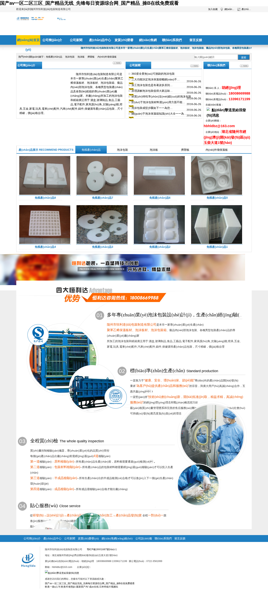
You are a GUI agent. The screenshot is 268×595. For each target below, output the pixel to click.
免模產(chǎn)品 (54, 56)
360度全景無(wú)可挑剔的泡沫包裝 (153, 73)
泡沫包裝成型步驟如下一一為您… (152, 107)
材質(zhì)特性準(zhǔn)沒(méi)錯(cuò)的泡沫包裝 (161, 96)
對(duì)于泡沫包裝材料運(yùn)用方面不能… (158, 102)
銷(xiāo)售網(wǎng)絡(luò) (117, 538)
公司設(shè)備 (143, 538)
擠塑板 (91, 56)
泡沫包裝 (70, 56)
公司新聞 (69, 538)
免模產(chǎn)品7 (102, 197)
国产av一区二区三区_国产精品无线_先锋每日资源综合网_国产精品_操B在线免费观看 (89, 3)
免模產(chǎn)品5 (217, 197)
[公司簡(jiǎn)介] (117, 63)
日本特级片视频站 (108, 586)
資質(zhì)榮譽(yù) (88, 538)
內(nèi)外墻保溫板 (107, 56)
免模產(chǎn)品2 (159, 246)
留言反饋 (179, 538)
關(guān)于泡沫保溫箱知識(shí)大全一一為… (159, 113)
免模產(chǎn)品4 (45, 246)
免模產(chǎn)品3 (102, 246)
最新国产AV (82, 586)
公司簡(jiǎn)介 (32, 538)
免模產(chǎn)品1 (217, 246)
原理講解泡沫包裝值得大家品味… (152, 90)
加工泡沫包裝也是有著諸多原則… (152, 85)
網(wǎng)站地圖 (229, 9)
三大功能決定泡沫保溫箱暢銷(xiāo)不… (155, 79)
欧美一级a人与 (52, 586)
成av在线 (94, 586)
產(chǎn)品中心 (247, 9)
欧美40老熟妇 (68, 586)
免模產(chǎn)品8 (45, 197)
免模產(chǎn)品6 (159, 197)
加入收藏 (213, 9)
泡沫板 (81, 56)
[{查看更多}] (194, 66)
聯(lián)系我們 (163, 538)
